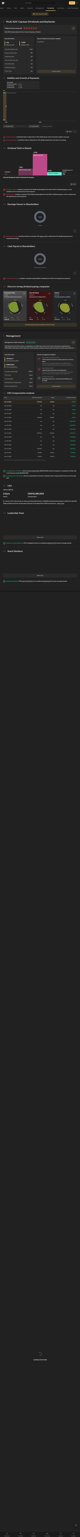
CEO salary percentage (11, 371)
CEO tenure (8, 375)
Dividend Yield (9, 126)
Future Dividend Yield (11, 53)
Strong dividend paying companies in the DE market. (40, 324)
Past (15, 8)
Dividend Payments (22, 126)
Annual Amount (34, 126)
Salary (21, 441)
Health (22, 8)
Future (9, 8)
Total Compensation (11, 441)
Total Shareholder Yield (11, 49)
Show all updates (56, 71)
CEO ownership (9, 378)
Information (60, 8)
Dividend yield (10, 45)
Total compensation (11, 367)
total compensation (34, 453)
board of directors (27, 580)
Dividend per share (10, 67)
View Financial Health (41, 14)
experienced (51, 533)
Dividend (30, 8)
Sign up (72, 3)
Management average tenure (13, 382)
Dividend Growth (9, 56)
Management (40, 8)
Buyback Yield (25, 45)
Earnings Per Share (47, 126)
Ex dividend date (9, 63)
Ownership (50, 8)
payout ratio (43, 236)
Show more (60, 485)
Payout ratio (8, 71)
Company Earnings (31, 441)
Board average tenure (11, 386)
